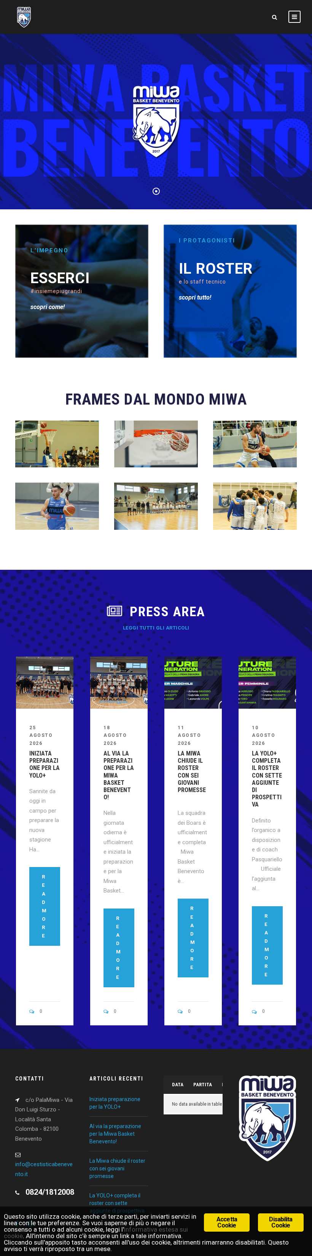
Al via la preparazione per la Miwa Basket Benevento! (115, 1133)
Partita (202, 1084)
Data (177, 1084)
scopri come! (47, 307)
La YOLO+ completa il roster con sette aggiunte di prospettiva (267, 779)
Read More (44, 906)
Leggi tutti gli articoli (156, 628)
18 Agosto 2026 (115, 735)
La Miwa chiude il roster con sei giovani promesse (192, 775)
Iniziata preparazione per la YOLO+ (44, 764)
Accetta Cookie (226, 1222)
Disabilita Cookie (280, 1222)
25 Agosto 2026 (41, 735)
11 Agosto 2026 (189, 735)
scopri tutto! (195, 297)
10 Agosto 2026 (263, 735)
